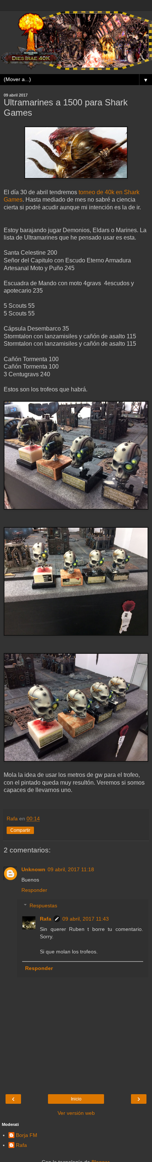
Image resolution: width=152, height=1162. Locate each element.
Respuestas (43, 905)
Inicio (76, 1099)
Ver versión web (76, 1113)
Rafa (45, 919)
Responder (34, 890)
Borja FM (26, 1135)
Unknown (33, 869)
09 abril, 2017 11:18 (71, 869)
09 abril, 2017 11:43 (85, 919)
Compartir (20, 830)
